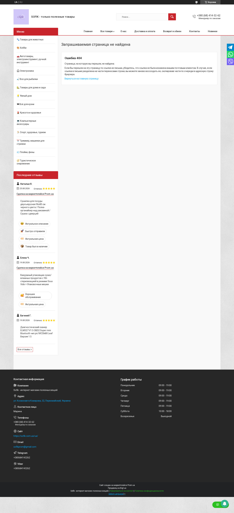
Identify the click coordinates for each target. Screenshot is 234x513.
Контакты (194, 31)
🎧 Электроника (25, 71)
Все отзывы (24, 349)
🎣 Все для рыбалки (27, 79)
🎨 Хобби (21, 48)
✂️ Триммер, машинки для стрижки (30, 142)
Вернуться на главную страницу (82, 78)
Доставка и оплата (144, 31)
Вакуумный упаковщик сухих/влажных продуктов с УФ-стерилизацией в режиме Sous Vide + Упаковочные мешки (36, 280)
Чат (223, 504)
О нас (123, 31)
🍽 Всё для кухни (25, 104)
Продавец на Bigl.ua (117, 488)
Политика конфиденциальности (149, 491)
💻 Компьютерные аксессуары (26, 122)
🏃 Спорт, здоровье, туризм (31, 132)
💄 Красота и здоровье (29, 112)
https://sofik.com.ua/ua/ (26, 436)
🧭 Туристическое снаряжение (26, 162)
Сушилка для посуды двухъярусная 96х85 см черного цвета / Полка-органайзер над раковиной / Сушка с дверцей (35, 207)
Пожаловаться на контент (121, 491)
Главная (88, 31)
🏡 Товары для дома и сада (31, 87)
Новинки (212, 31)
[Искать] (172, 16)
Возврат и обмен (172, 31)
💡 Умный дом (24, 95)
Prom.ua (131, 485)
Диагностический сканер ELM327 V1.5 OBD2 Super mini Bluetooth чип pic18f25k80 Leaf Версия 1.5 (36, 332)
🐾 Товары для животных (30, 39)
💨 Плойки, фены (25, 152)
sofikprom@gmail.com (25, 447)
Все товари (106, 31)
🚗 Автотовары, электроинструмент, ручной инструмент (31, 59)
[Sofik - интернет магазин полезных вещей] (21, 16)
